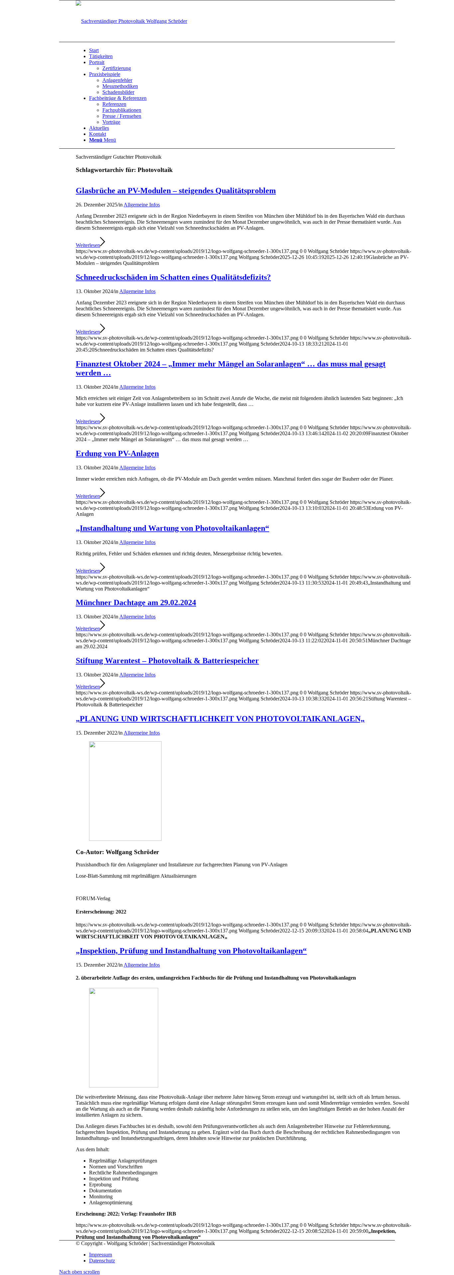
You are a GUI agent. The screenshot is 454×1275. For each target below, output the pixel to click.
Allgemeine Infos (142, 204)
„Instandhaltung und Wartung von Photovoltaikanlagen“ (172, 528)
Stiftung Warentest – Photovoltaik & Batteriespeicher (167, 660)
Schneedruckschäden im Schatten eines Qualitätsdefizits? (173, 277)
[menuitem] (250, 50)
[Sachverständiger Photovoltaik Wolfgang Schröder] (131, 21)
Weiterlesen (88, 245)
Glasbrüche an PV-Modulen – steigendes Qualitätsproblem (176, 190)
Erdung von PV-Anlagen (117, 453)
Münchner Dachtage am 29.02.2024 (136, 602)
